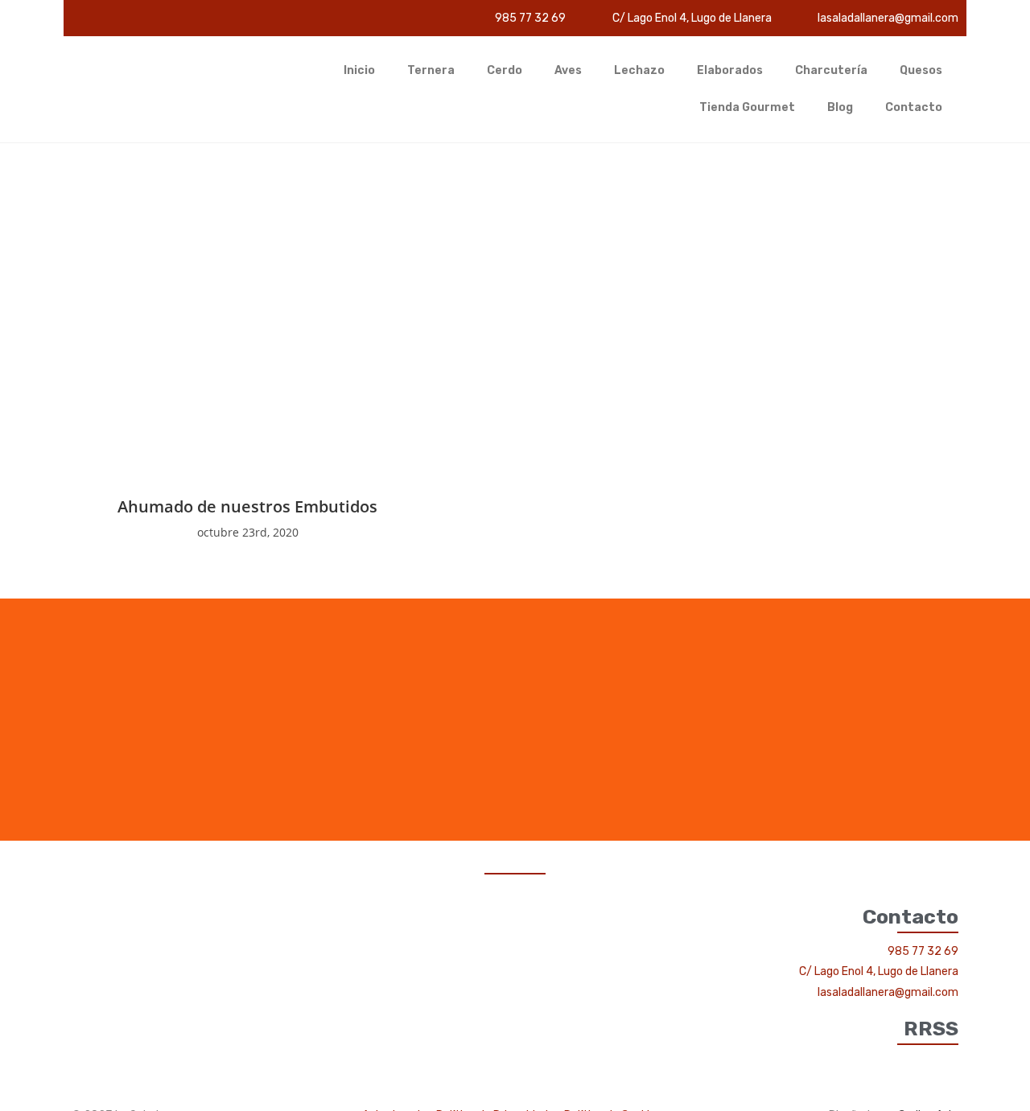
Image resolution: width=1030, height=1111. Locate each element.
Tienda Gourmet (747, 107)
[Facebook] (948, 1063)
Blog (840, 107)
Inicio (359, 70)
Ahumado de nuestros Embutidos (247, 506)
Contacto (913, 107)
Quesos (921, 70)
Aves (568, 70)
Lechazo (639, 70)
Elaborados (730, 70)
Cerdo (504, 70)
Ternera (431, 70)
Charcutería (831, 70)
